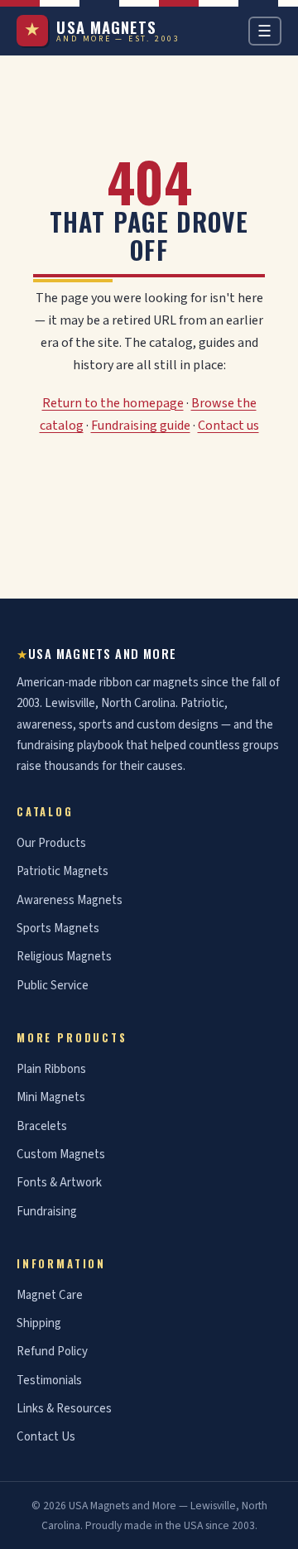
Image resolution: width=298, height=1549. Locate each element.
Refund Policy (52, 1351)
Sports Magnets (58, 928)
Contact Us (46, 1437)
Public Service (53, 985)
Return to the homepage (113, 403)
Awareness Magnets (70, 900)
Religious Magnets (64, 956)
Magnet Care (50, 1295)
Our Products (51, 843)
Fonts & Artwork (59, 1182)
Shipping (39, 1323)
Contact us (228, 425)
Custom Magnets (61, 1154)
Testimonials (49, 1380)
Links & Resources (64, 1408)
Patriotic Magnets (62, 871)
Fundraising (47, 1211)
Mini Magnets (51, 1097)
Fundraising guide (140, 425)
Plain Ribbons (51, 1069)
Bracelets (42, 1126)
